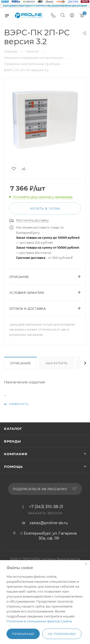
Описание (20, 363)
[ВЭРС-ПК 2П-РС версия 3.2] (45, 119)
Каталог (13, 429)
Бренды (12, 441)
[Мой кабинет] (72, 15)
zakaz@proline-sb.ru (49, 522)
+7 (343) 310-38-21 (46, 507)
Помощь (13, 467)
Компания (15, 454)
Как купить (57, 363)
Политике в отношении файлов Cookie (39, 621)
